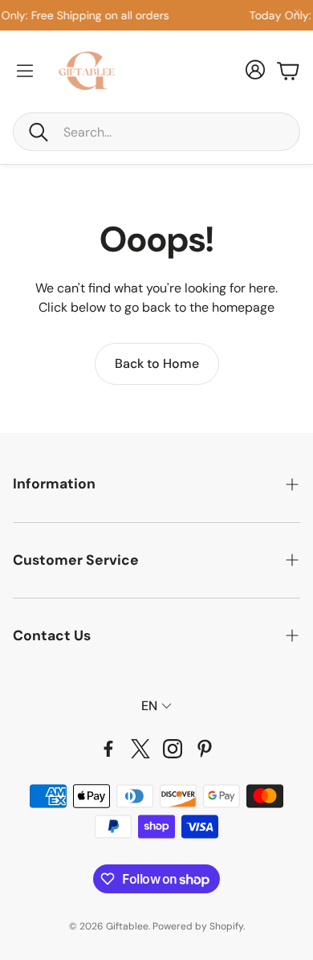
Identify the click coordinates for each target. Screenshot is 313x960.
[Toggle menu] (25, 71)
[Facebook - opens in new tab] (108, 748)
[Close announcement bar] (297, 12)
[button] (156, 131)
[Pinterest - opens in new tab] (204, 748)
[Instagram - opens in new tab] (172, 748)
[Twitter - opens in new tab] (140, 748)
